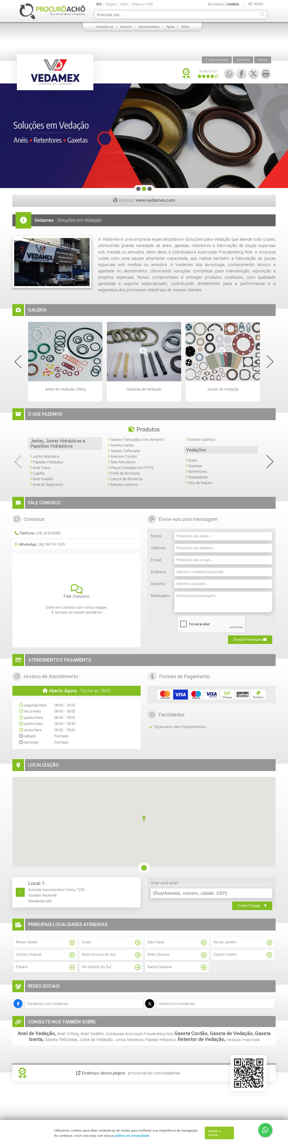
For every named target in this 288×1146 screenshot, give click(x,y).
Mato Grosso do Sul (98, 954)
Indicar (262, 60)
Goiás (86, 942)
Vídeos (124, 4)
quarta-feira (33, 717)
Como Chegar (249, 906)
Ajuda (170, 26)
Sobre (185, 26)
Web (99, 4)
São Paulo (155, 942)
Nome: (156, 536)
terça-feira (32, 711)
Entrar (258, 4)
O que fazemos (217, 60)
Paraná (21, 966)
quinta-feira (33, 723)
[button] (144, 819)
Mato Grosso (158, 954)
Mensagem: (161, 595)
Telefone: (158, 548)
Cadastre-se (104, 26)
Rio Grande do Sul (96, 966)
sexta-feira (32, 730)
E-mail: (156, 560)
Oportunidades (149, 26)
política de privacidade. (132, 1135)
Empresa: (158, 572)
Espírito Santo (225, 954)
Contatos (243, 60)
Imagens (111, 4)
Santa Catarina (159, 966)
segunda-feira (35, 705)
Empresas (142, 4)
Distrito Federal (28, 954)
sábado (30, 736)
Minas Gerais (26, 942)
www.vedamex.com (155, 200)
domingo (31, 742)
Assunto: (158, 583)
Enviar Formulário (248, 639)
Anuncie (126, 26)
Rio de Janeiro (225, 942)
